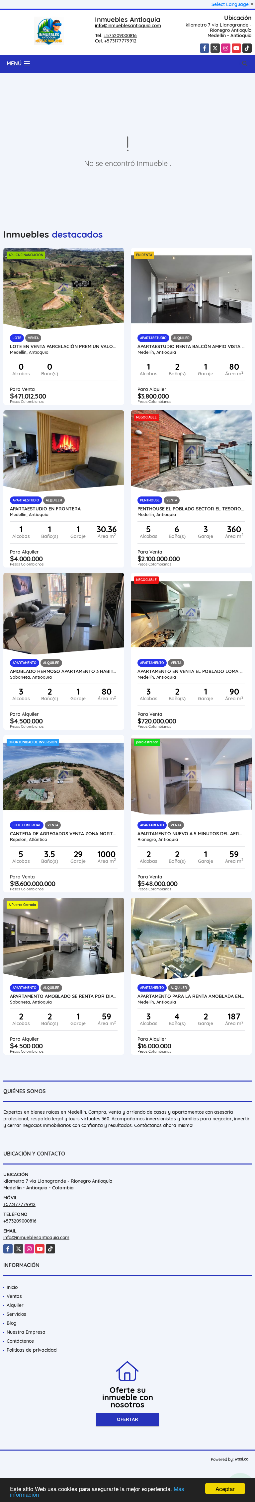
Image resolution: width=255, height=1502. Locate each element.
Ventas (14, 1296)
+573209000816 (120, 35)
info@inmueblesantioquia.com (128, 26)
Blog (12, 1323)
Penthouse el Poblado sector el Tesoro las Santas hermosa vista (191, 508)
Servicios (16, 1314)
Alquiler (15, 1305)
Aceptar (225, 1488)
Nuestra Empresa (26, 1332)
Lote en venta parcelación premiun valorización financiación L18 (64, 346)
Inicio (12, 1287)
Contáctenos (20, 1341)
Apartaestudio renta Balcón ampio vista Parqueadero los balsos (191, 346)
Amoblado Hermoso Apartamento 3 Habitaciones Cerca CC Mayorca (64, 671)
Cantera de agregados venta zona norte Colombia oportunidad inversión (64, 833)
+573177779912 (120, 41)
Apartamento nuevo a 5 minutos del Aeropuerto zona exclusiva (191, 833)
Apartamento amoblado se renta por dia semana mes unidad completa (64, 996)
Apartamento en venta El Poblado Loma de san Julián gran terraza (191, 671)
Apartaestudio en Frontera (45, 508)
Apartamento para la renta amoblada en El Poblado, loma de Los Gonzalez (191, 996)
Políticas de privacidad (32, 1350)
